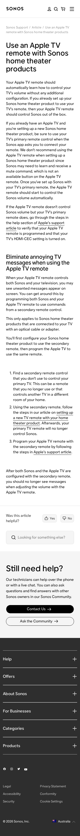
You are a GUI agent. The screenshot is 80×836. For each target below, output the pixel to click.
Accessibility (12, 794)
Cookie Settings (51, 801)
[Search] (56, 9)
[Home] (15, 9)
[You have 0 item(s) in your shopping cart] (63, 9)
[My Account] (49, 9)
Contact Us (36, 609)
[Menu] (72, 9)
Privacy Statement (53, 786)
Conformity (48, 794)
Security (8, 801)
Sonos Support (17, 27)
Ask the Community (36, 621)
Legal (7, 786)
